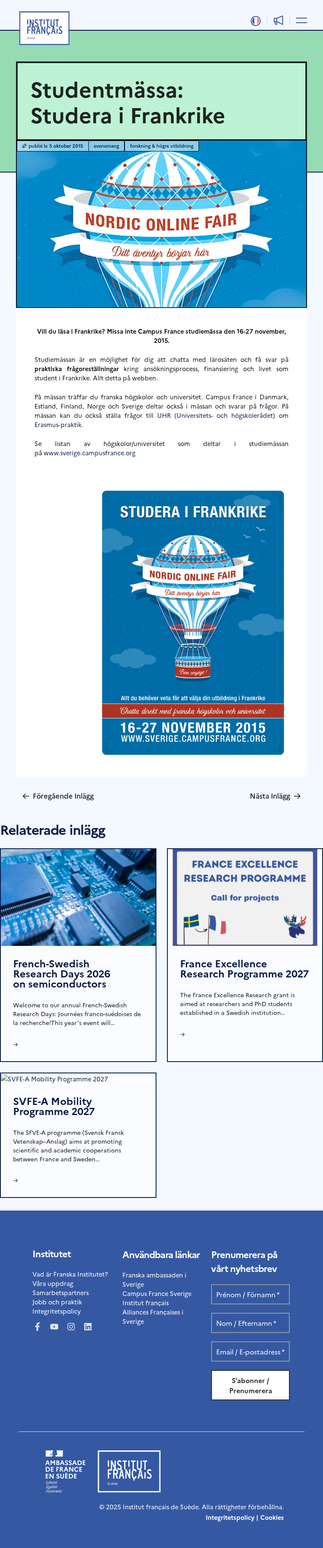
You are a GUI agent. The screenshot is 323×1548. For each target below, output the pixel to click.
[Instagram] (71, 1326)
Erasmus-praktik (58, 424)
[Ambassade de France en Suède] (65, 1489)
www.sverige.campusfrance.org (89, 452)
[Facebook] (37, 1326)
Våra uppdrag (52, 1283)
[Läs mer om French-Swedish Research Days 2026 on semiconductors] (78, 896)
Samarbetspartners (60, 1292)
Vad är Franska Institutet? (70, 1273)
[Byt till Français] (256, 21)
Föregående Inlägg (58, 795)
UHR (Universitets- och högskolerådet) (216, 415)
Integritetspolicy (56, 1310)
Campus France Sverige (156, 1293)
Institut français (145, 1302)
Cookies (272, 1517)
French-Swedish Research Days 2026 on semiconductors (61, 973)
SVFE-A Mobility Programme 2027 (54, 1106)
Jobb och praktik (57, 1301)
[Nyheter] (278, 20)
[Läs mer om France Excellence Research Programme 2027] (245, 896)
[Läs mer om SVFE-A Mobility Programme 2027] (54, 1077)
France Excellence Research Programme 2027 (244, 968)
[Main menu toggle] (300, 19)
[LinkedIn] (88, 1326)
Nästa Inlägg (275, 795)
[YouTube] (54, 1326)
